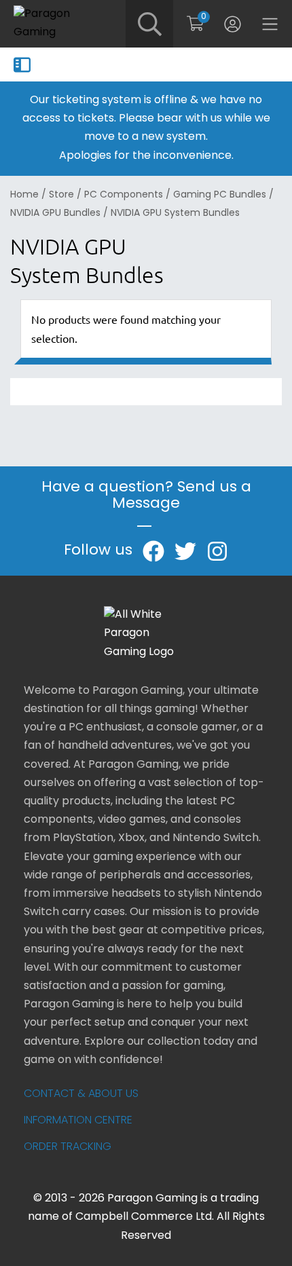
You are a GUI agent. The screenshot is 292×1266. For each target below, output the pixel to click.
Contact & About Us (81, 1094)
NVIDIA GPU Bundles (55, 213)
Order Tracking (67, 1147)
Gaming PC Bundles (219, 195)
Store (61, 195)
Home (24, 195)
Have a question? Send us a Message (146, 496)
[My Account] (232, 24)
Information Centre (78, 1120)
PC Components (123, 195)
